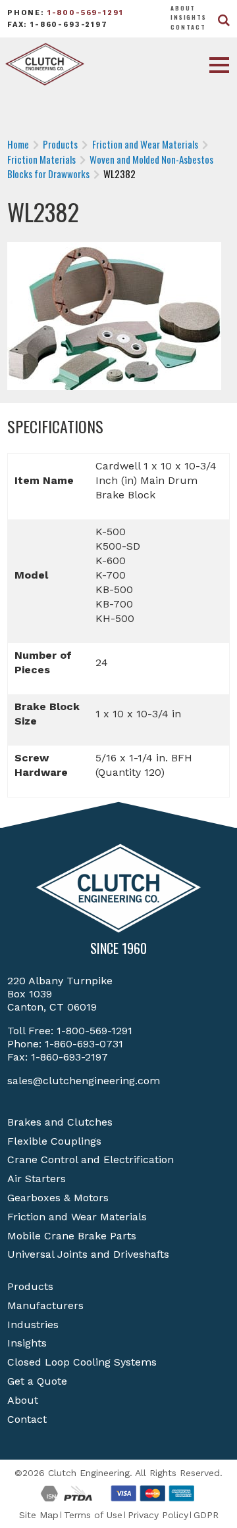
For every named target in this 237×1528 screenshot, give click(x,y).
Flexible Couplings (54, 1141)
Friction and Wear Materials (77, 1216)
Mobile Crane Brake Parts (71, 1236)
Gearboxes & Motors (58, 1197)
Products (30, 1286)
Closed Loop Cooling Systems (82, 1362)
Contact (188, 27)
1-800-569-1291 (85, 13)
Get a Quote (37, 1381)
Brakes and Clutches (60, 1122)
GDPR (206, 1515)
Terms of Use (93, 1515)
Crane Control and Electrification (90, 1159)
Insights (189, 17)
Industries (33, 1324)
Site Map (39, 1515)
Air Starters (36, 1178)
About (183, 7)
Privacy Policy (158, 1515)
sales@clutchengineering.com (83, 1080)
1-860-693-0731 (84, 1044)
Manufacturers (45, 1305)
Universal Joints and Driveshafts (88, 1254)
